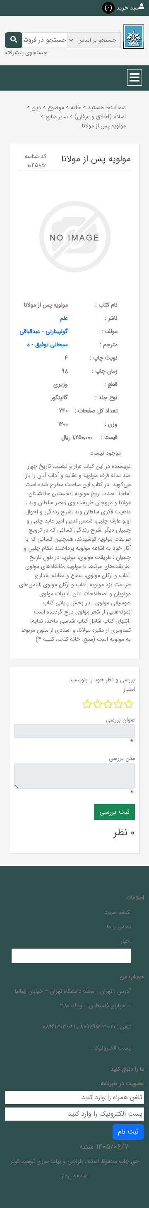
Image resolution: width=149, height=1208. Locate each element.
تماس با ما (119, 926)
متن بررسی (122, 758)
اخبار (125, 941)
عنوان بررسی (120, 719)
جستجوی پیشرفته (26, 52)
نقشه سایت (117, 912)
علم (64, 318)
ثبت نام (128, 1132)
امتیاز (129, 689)
